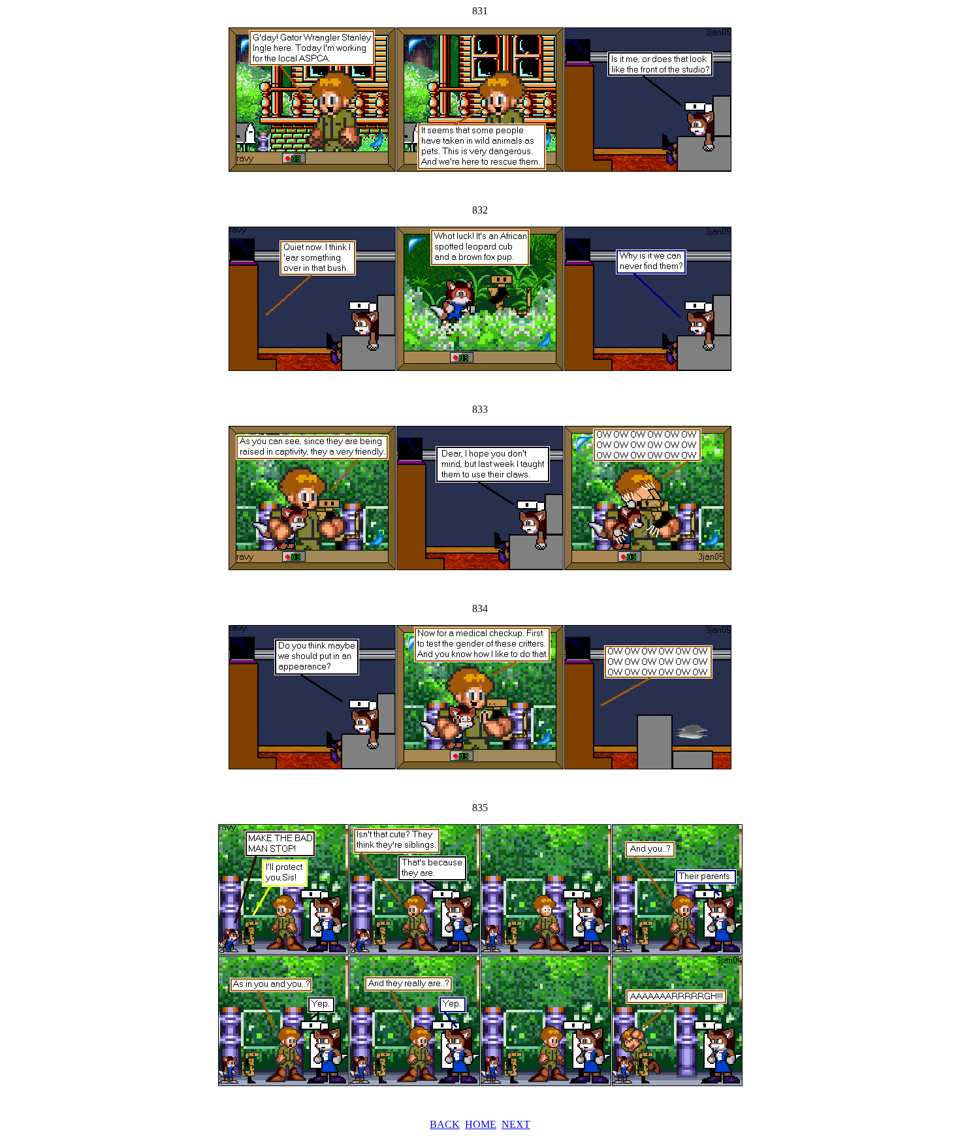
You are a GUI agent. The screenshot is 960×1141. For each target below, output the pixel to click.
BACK (445, 1124)
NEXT (516, 1124)
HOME (480, 1124)
